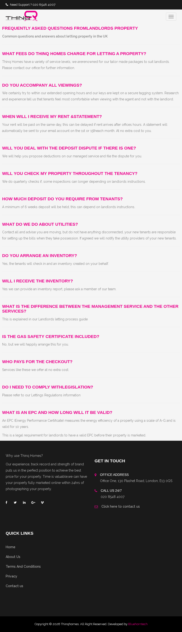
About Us (13, 557)
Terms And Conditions (23, 566)
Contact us (14, 586)
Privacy (11, 576)
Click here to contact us (120, 506)
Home (10, 547)
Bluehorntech (138, 624)
